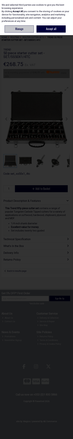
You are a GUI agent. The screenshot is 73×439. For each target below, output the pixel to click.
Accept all (51, 29)
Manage (19, 29)
